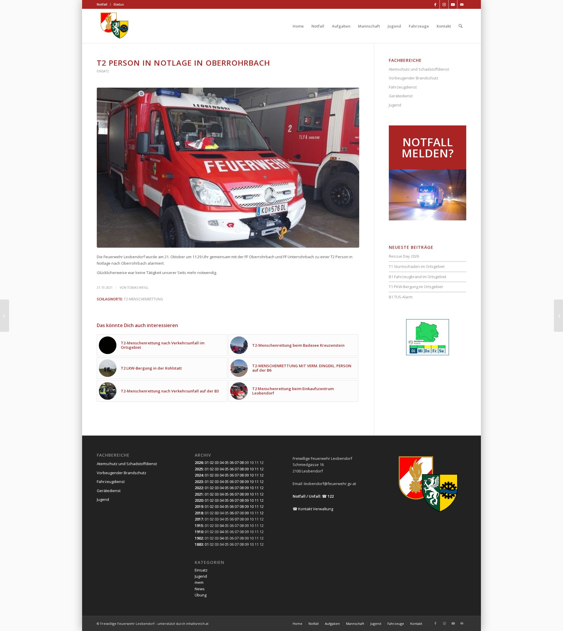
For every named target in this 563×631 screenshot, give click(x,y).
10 (252, 469)
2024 (199, 475)
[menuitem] (104, 4)
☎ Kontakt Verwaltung (313, 508)
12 (262, 469)
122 (331, 496)
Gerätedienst (401, 95)
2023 (199, 481)
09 (247, 469)
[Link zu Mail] (461, 4)
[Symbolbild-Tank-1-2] (228, 168)
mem (199, 582)
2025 (199, 469)
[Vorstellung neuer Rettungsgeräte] (4, 316)
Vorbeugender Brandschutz (413, 78)
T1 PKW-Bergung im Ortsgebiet (416, 286)
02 (212, 462)
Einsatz (103, 71)
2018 (199, 513)
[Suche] (460, 26)
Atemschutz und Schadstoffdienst (419, 69)
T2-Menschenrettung (143, 299)
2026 (199, 462)
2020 (199, 500)
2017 (199, 519)
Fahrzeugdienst (403, 87)
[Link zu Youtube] (453, 4)
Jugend (395, 105)
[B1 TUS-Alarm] (558, 316)
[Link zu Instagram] (444, 4)
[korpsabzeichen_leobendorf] (114, 26)
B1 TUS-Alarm (401, 297)
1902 (199, 538)
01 (207, 462)
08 (242, 462)
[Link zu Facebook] (435, 4)
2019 (199, 506)
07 (237, 462)
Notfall (102, 4)
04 (222, 462)
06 (232, 462)
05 (227, 462)
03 (217, 462)
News (200, 588)
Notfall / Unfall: (307, 496)
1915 (199, 525)
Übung (200, 595)
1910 (199, 531)
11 (257, 469)
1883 (199, 544)
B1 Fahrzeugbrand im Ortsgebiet (417, 276)
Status (118, 4)
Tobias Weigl (138, 287)
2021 (199, 494)
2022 (199, 487)
